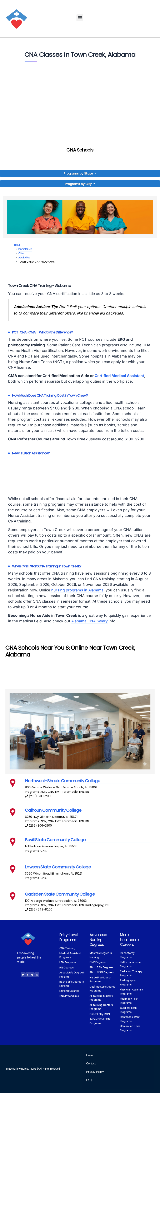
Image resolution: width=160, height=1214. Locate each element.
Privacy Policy (95, 1071)
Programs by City (78, 184)
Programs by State (79, 173)
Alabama (24, 257)
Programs (25, 249)
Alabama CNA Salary (89, 621)
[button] (79, 17)
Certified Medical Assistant (119, 376)
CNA (21, 253)
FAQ (89, 1080)
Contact (91, 1063)
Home (17, 245)
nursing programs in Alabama (77, 590)
